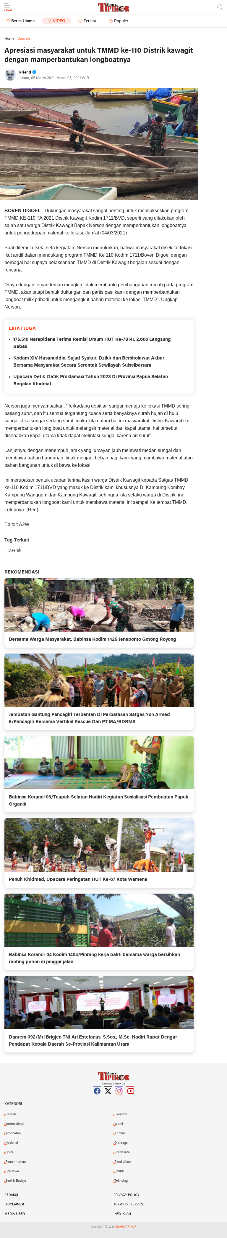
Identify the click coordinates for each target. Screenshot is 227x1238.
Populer (121, 21)
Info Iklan (122, 1214)
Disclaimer (14, 1204)
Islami (118, 1124)
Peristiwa (12, 1171)
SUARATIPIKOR (125, 1227)
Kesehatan (13, 1133)
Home (9, 39)
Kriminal (120, 1133)
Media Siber (14, 1214)
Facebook (97, 1098)
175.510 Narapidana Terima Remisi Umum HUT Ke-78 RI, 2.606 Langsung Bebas (92, 343)
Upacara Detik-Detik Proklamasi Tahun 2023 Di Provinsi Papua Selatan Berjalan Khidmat (90, 380)
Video (59, 21)
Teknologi (121, 1181)
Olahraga (121, 1143)
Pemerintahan (15, 1162)
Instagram (119, 1098)
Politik (119, 1171)
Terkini (90, 21)
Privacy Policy (127, 1195)
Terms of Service (129, 1204)
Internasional (14, 1124)
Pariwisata (122, 1152)
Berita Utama (23, 21)
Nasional (11, 1143)
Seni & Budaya (16, 1181)
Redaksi (11, 1195)
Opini (9, 1152)
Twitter (108, 1098)
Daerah (14, 550)
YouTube (130, 1098)
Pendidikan (122, 1162)
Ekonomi (120, 1114)
